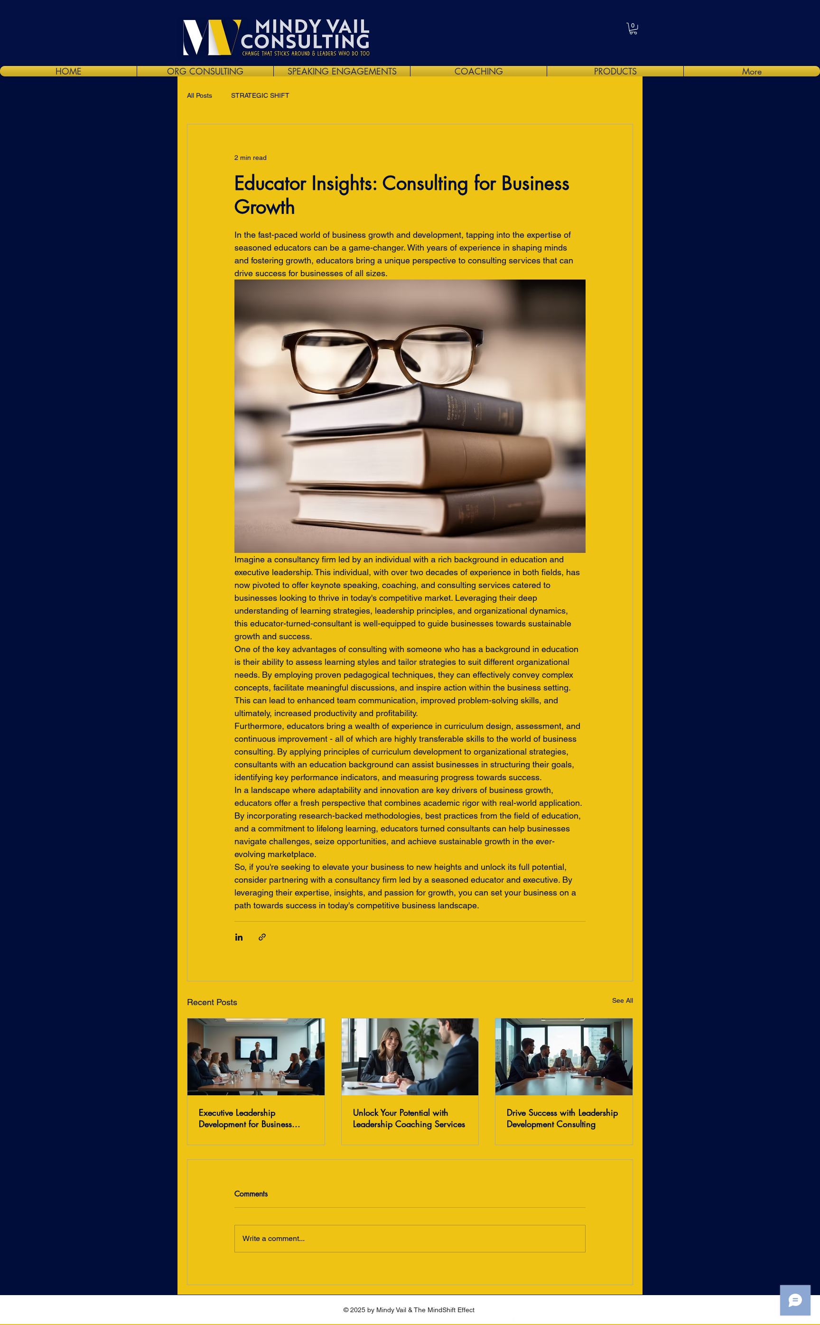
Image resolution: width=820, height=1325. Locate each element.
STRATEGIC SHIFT (260, 95)
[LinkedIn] (510, 1318)
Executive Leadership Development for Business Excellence (245, 1118)
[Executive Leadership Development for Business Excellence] (256, 1056)
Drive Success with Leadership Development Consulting (562, 1118)
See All (622, 1000)
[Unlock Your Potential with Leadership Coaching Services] (410, 1056)
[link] (633, 28)
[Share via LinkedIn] (238, 937)
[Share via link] (262, 937)
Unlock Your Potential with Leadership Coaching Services (409, 1118)
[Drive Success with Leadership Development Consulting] (564, 1056)
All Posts (199, 95)
